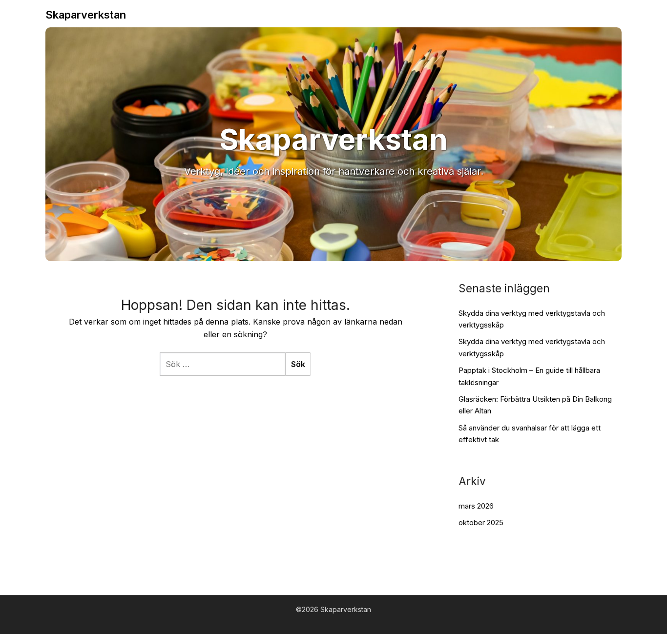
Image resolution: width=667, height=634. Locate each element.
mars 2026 (476, 506)
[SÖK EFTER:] (222, 364)
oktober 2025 (481, 522)
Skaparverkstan (85, 14)
